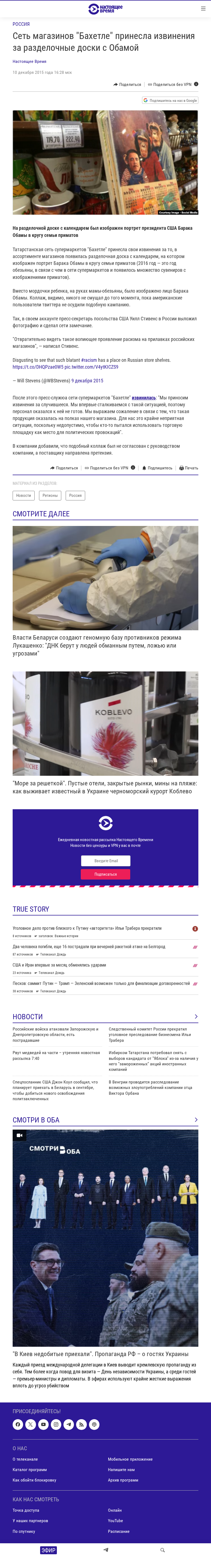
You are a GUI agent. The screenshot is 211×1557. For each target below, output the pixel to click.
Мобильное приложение (130, 1459)
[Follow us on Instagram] (56, 1424)
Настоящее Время (29, 61)
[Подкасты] (94, 1424)
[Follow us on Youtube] (43, 1424)
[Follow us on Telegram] (68, 1424)
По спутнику (24, 1531)
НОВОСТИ (28, 1016)
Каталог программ (30, 1469)
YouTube (115, 1520)
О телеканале (25, 1459)
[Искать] (162, 1550)
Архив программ (123, 1480)
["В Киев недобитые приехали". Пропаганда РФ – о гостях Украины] (105, 1238)
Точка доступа (26, 1510)
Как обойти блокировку (34, 1480)
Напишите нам (121, 1469)
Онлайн (115, 1510)
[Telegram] (105, 1550)
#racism (89, 360)
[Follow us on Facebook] (18, 1424)
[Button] (127, 84)
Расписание (119, 1531)
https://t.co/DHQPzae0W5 (38, 367)
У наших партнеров (30, 1520)
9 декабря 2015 (87, 380)
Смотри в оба (36, 1120)
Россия (21, 24)
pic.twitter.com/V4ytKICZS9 (91, 367)
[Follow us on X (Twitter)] (30, 1424)
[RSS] (81, 1424)
